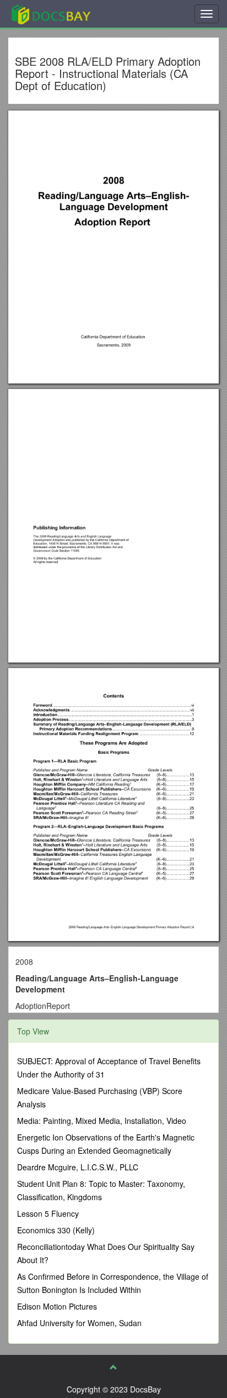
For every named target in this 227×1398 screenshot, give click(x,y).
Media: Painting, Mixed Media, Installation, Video (101, 1120)
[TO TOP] (113, 1367)
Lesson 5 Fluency (48, 1213)
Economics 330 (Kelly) (56, 1230)
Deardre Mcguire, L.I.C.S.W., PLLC (77, 1167)
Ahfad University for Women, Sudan (79, 1322)
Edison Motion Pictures (57, 1306)
